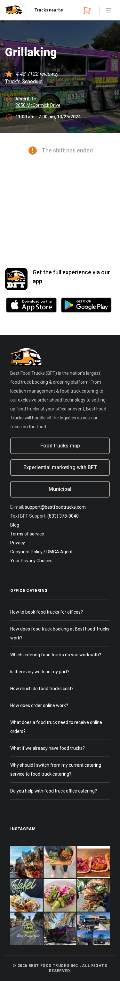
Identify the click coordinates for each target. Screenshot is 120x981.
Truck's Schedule (24, 81)
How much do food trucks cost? (42, 688)
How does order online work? (39, 705)
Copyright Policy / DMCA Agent (41, 551)
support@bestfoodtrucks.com (55, 507)
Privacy (17, 542)
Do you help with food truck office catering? (53, 790)
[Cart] (85, 10)
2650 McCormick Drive (37, 105)
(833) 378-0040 (63, 516)
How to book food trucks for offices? (46, 612)
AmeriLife (25, 98)
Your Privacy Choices (31, 560)
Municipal (60, 489)
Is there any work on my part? (39, 671)
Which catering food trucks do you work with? (55, 654)
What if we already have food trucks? (47, 748)
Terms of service (27, 533)
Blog (14, 524)
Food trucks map (60, 446)
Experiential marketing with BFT (60, 467)
